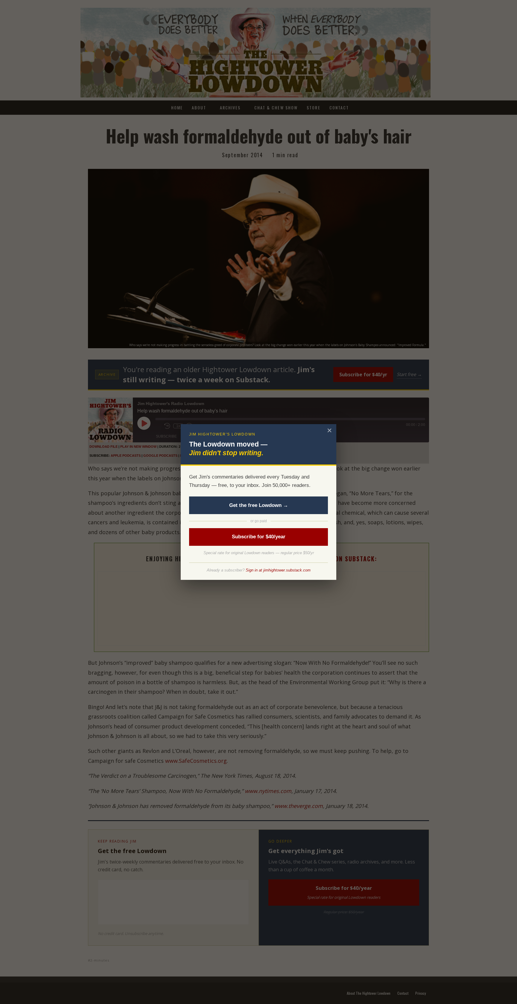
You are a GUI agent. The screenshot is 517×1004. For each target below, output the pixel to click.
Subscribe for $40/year (258, 537)
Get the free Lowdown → (258, 505)
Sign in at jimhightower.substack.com (278, 570)
